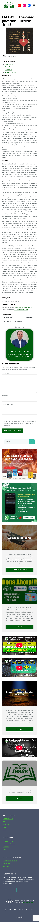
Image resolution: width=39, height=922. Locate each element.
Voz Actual (6, 866)
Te (4, 821)
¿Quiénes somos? (8, 841)
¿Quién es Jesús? (8, 818)
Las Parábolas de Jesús (21, 309)
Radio (4, 827)
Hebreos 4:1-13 (9, 64)
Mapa (4, 830)
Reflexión (8, 67)
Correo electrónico (8, 404)
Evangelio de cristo (19, 569)
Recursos (6, 824)
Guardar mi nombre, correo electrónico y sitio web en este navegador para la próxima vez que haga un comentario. (20, 423)
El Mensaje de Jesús (28, 902)
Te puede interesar (10, 72)
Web (3, 413)
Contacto (6, 846)
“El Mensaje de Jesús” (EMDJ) (23, 307)
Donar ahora (19, 627)
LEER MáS (19, 729)
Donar (5, 849)
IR (31, 441)
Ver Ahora (19, 798)
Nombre (5, 395)
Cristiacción (6, 863)
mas (6, 821)
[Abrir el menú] (34, 5)
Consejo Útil (8, 69)
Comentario (6, 373)
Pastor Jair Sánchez (9, 844)
